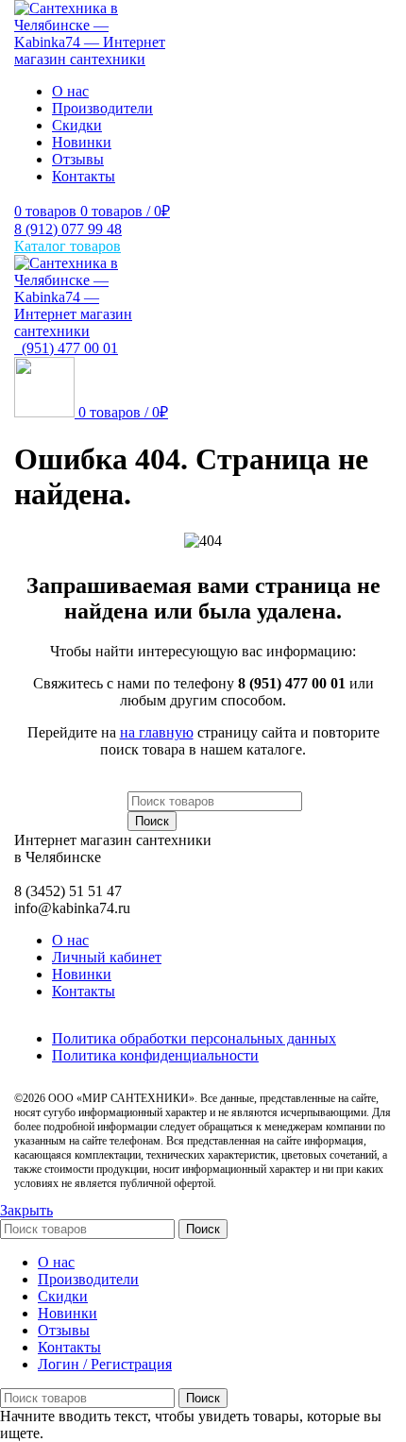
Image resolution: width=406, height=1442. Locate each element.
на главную (157, 732)
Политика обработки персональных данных (194, 1038)
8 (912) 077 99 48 (68, 229)
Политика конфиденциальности (155, 1055)
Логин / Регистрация (105, 1364)
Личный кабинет (106, 957)
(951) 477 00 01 (66, 348)
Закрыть (26, 1210)
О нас (70, 940)
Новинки (81, 974)
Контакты (83, 991)
